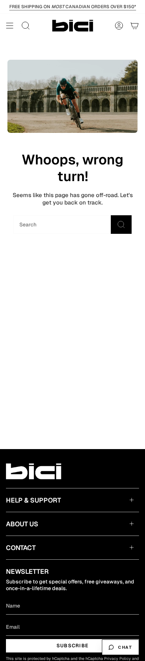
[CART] (134, 25)
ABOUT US (22, 524)
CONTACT (21, 547)
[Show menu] (9, 25)
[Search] (121, 224)
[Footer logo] (35, 471)
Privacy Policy (117, 658)
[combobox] (50, 224)
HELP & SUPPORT (33, 500)
